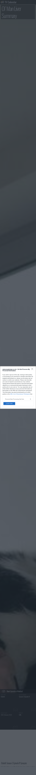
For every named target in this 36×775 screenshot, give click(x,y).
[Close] (32, 369)
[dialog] (18, 387)
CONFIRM (9, 403)
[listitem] (18, 399)
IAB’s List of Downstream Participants (20, 394)
